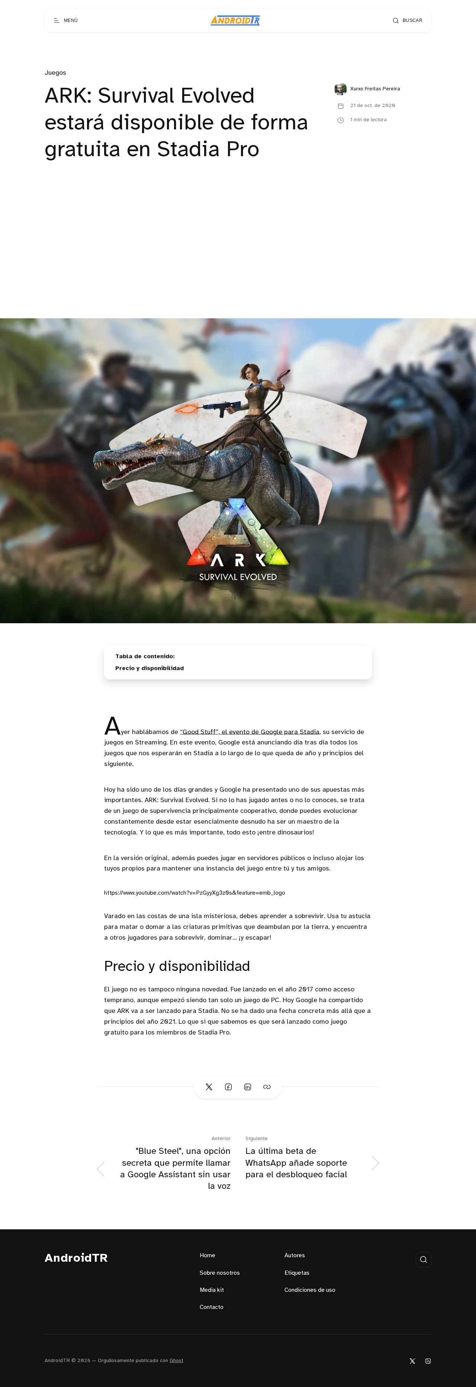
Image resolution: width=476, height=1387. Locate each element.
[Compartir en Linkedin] (248, 1087)
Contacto (211, 1307)
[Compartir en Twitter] (209, 1087)
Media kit (212, 1290)
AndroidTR (76, 1258)
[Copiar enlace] (267, 1087)
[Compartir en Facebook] (228, 1087)
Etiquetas (296, 1273)
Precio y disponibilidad (149, 668)
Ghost (176, 1361)
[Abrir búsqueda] (423, 1259)
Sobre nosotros (220, 1273)
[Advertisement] (238, 262)
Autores (294, 1255)
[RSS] (428, 1361)
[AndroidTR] (235, 20)
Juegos (55, 73)
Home (207, 1255)
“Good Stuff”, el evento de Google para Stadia (249, 732)
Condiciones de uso (309, 1290)
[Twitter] (412, 1361)
